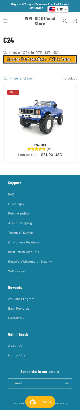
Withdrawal (17, 271)
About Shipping (20, 223)
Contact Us (16, 355)
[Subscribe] (67, 383)
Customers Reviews (23, 242)
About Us (15, 345)
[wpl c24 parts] (40, 62)
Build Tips (16, 204)
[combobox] (58, 9)
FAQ (11, 194)
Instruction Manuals (23, 252)
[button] (5, 21)
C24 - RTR (40, 145)
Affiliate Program (21, 299)
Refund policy (19, 213)
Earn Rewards (19, 308)
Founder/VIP (17, 318)
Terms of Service (21, 233)
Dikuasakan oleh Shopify (55, 403)
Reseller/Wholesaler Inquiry (30, 261)
